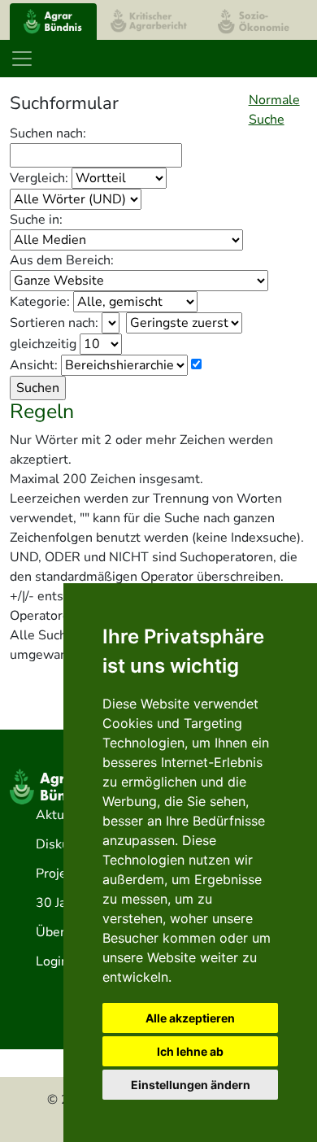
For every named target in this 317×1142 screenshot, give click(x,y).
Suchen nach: (48, 133)
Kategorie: (40, 302)
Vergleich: (39, 178)
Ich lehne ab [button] (190, 1051)
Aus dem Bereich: (62, 260)
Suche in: (36, 220)
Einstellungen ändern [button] (190, 1085)
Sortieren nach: (54, 323)
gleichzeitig (43, 344)
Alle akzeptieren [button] (190, 1018)
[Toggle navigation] (22, 58)
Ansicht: (34, 365)
